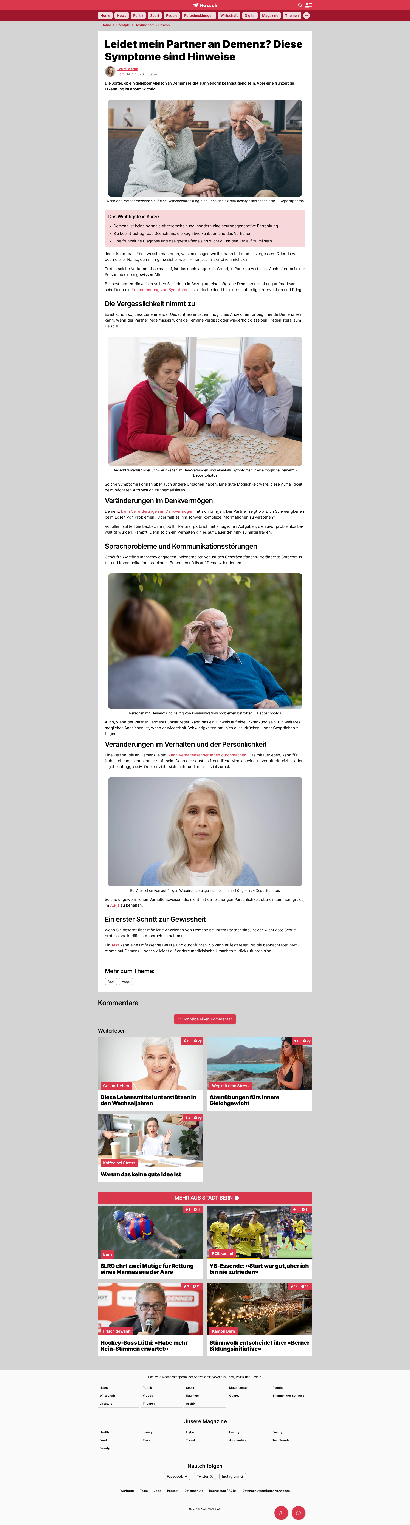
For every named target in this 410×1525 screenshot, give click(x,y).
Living (147, 1432)
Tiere (146, 1440)
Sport (190, 1387)
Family (277, 1432)
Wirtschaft (107, 1395)
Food (103, 1440)
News (104, 1387)
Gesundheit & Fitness (152, 25)
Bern (121, 74)
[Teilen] (281, 1513)
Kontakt (172, 1490)
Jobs (157, 1490)
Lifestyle (123, 25)
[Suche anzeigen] (300, 5)
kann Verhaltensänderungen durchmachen (207, 755)
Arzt (115, 945)
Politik (147, 1387)
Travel (190, 1440)
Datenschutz (193, 1490)
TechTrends (281, 1440)
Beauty (105, 1448)
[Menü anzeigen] (308, 5)
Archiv (191, 1403)
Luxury (234, 1432)
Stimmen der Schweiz (288, 1395)
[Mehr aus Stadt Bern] (205, 1198)
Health (104, 1432)
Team (144, 1490)
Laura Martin (127, 69)
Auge (114, 905)
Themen (149, 1403)
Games (234, 1395)
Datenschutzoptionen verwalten (266, 1490)
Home (106, 25)
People (277, 1387)
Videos (148, 1395)
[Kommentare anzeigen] (298, 1513)
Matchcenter (238, 1387)
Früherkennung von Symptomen (161, 289)
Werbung (127, 1490)
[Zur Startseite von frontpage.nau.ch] (205, 5)
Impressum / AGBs (223, 1490)
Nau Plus (192, 1395)
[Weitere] (306, 15)
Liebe (190, 1432)
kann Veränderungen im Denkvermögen (157, 511)
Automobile (237, 1440)
